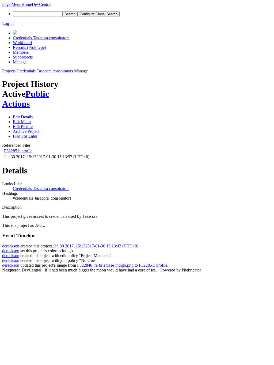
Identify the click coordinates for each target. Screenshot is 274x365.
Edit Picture (23, 126)
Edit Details (23, 117)
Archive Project (26, 131)
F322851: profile (18, 151)
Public (37, 94)
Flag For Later (25, 136)
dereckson (10, 246)
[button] (11, 4)
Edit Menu (22, 121)
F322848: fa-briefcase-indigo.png (105, 265)
